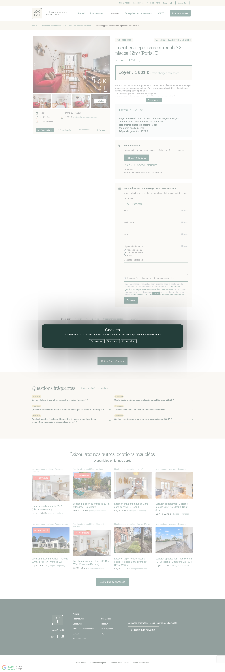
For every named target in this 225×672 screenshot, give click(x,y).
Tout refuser (112, 341)
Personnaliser (128, 341)
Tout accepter (97, 341)
